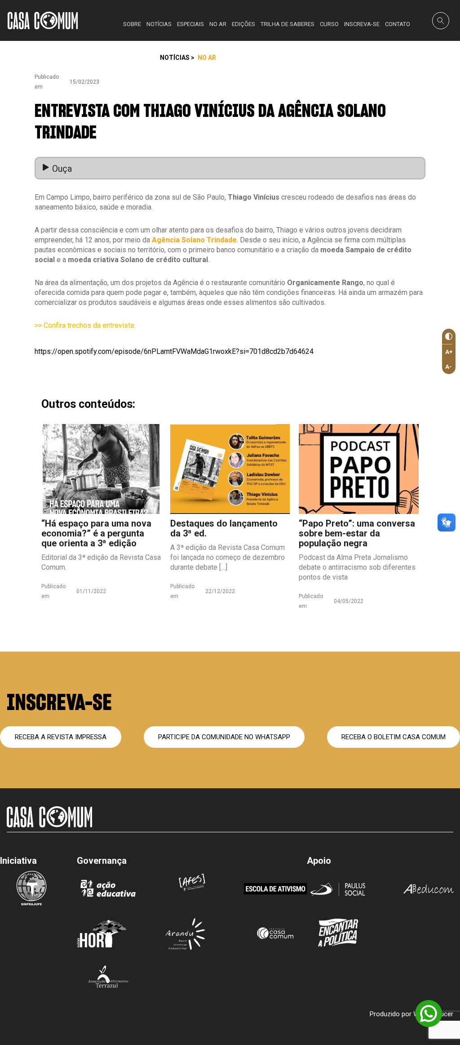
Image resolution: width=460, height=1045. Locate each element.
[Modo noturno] (447, 336)
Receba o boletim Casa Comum (393, 737)
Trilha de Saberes (287, 24)
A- (448, 366)
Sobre (132, 24)
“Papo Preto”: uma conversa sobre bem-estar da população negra (357, 533)
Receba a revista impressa (60, 737)
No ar (217, 24)
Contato (397, 24)
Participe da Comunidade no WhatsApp (224, 737)
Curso (329, 24)
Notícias (159, 24)
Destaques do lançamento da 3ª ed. (224, 528)
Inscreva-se (362, 24)
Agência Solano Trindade (194, 240)
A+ (449, 351)
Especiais (190, 24)
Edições (243, 24)
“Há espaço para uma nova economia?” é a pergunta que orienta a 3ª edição (96, 533)
